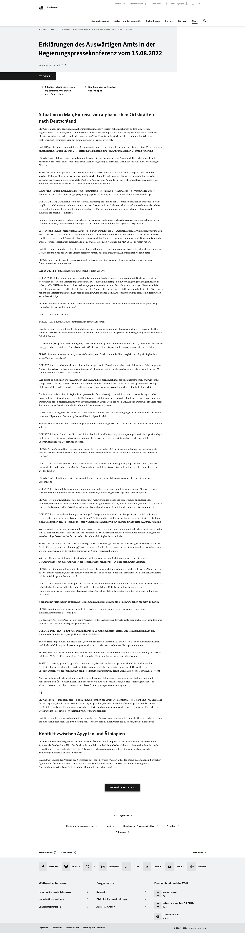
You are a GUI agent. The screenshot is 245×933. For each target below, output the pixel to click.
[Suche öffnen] (204, 21)
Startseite (43, 29)
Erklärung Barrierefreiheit (94, 927)
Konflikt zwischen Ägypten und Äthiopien (102, 89)
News (195, 22)
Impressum (43, 927)
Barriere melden (72, 927)
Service (169, 21)
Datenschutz (57, 927)
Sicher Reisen (153, 21)
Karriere (182, 21)
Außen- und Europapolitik (127, 21)
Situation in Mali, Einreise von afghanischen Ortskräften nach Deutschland (60, 91)
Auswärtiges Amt (100, 21)
